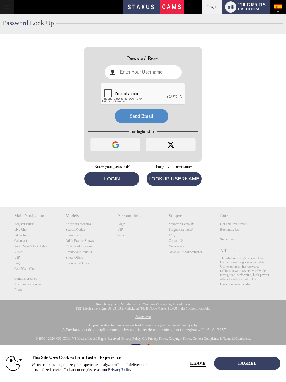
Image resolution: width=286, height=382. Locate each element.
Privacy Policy (130, 339)
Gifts (120, 235)
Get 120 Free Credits (234, 224)
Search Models (75, 230)
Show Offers (74, 258)
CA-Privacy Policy (154, 339)
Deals (18, 290)
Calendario (21, 241)
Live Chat (20, 230)
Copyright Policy (180, 339)
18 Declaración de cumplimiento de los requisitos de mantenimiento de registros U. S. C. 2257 (143, 329)
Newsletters (176, 246)
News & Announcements (185, 252)
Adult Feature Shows (80, 241)
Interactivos (22, 235)
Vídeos (19, 252)
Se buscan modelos (78, 224)
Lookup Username (174, 178)
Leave (198, 363)
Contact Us (176, 241)
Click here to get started (235, 284)
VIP (17, 258)
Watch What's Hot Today (30, 246)
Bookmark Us (229, 230)
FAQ (172, 235)
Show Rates (74, 235)
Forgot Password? (181, 230)
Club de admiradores (79, 246)
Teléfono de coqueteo (28, 284)
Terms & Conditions (236, 339)
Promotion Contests (79, 252)
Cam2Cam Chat (24, 269)
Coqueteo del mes (77, 263)
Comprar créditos (25, 278)
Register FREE (24, 224)
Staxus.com (227, 239)
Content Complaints (206, 339)
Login (212, 7)
